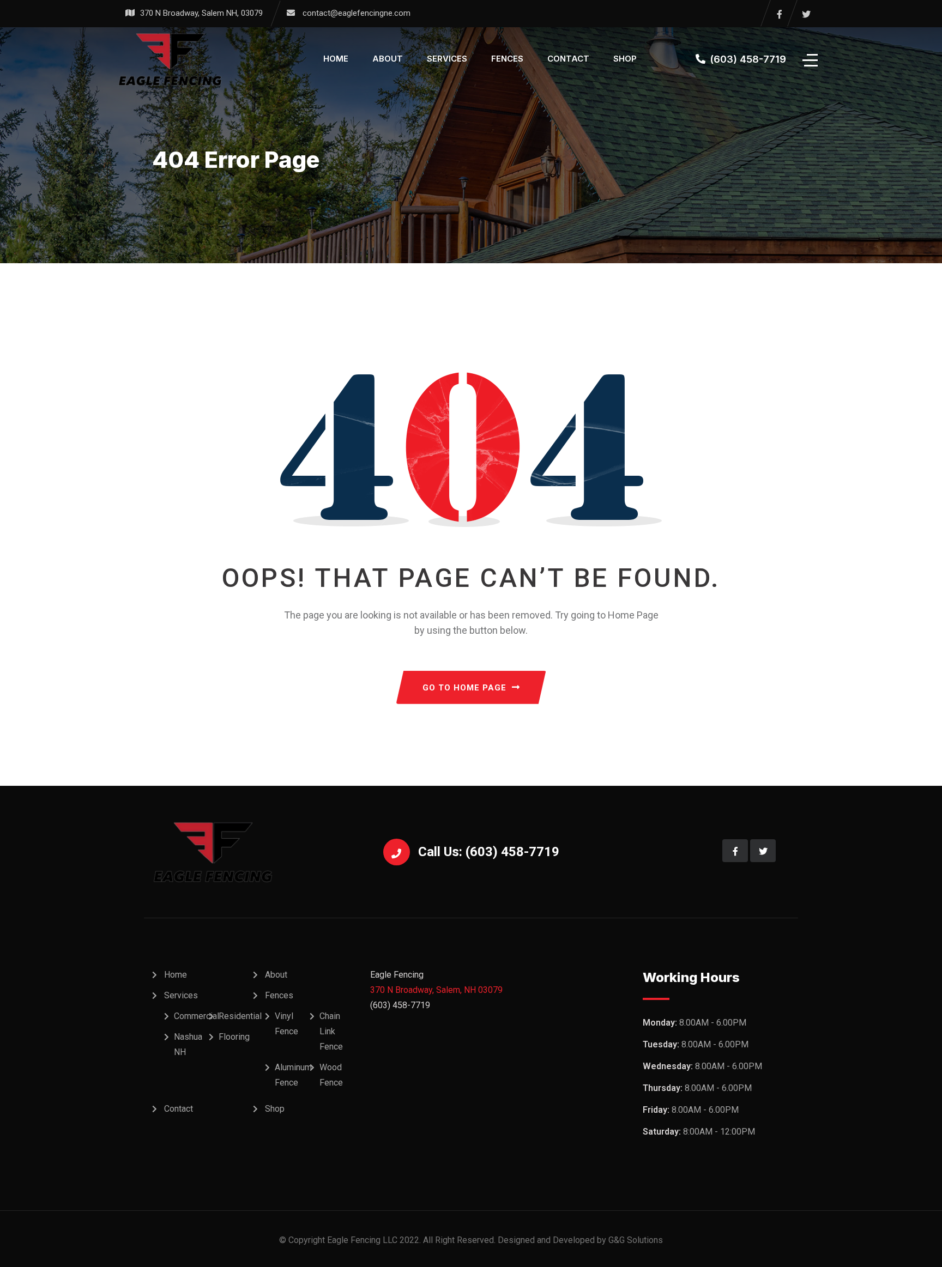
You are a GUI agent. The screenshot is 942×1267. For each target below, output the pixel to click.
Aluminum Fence (293, 1075)
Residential (240, 1016)
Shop (625, 58)
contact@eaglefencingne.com (356, 13)
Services (447, 58)
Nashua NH (188, 1044)
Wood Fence (331, 1075)
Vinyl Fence (286, 1023)
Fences (507, 58)
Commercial (196, 1016)
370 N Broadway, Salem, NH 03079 (436, 990)
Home (335, 58)
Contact (568, 58)
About (387, 58)
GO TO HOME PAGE (464, 688)
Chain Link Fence (331, 1031)
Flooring (234, 1037)
